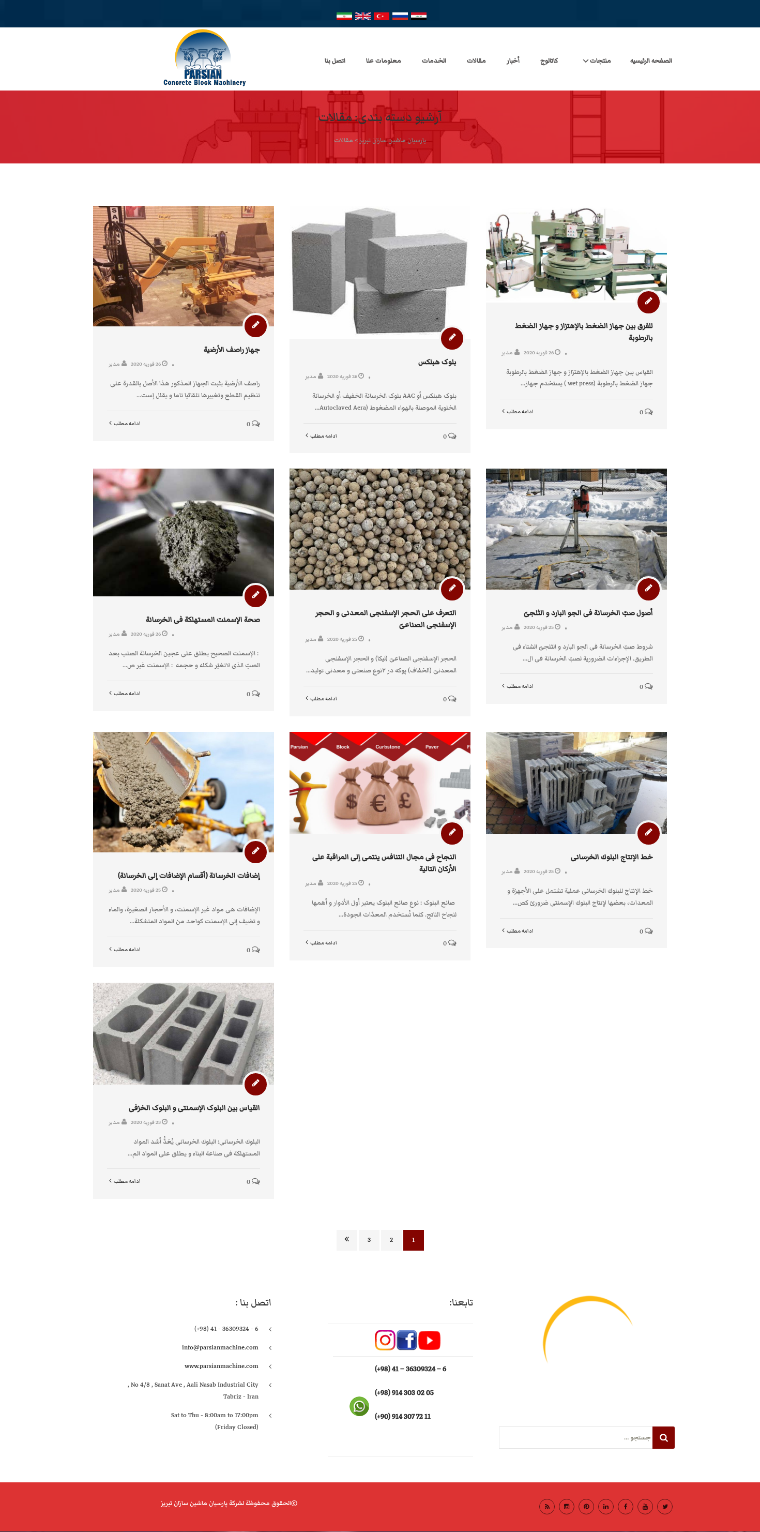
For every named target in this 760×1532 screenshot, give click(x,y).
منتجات (600, 61)
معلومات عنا (383, 61)
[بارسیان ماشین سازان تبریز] (162, 59)
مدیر (114, 363)
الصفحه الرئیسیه (651, 61)
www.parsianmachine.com (222, 1366)
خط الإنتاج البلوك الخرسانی (612, 857)
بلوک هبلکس (437, 362)
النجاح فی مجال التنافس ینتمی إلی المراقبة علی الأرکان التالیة (384, 863)
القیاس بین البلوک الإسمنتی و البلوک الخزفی (194, 1108)
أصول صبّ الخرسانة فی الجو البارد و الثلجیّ (588, 613)
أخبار (513, 61)
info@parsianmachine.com (220, 1348)
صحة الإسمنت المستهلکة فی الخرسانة (203, 619)
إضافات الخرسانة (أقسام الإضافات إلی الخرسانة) (189, 875)
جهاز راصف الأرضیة (232, 349)
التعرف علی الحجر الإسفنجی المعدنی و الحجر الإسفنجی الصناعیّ (386, 618)
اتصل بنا (335, 61)
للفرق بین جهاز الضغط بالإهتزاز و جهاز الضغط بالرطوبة (584, 331)
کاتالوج (549, 61)
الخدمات (434, 61)
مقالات (476, 61)
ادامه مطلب (127, 423)
